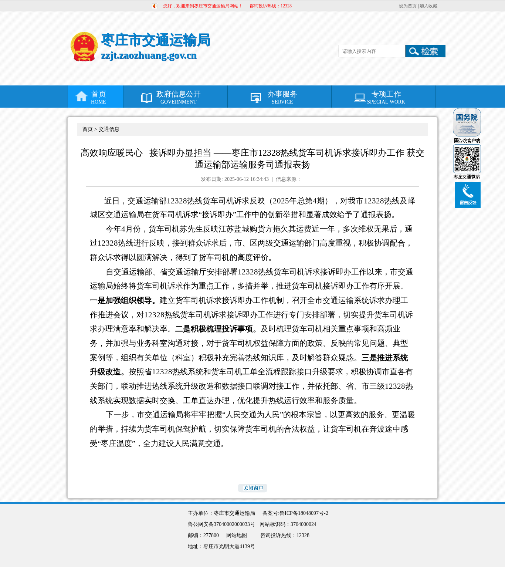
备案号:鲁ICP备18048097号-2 (295, 513)
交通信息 (109, 129)
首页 (98, 97)
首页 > (90, 129)
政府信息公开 (178, 97)
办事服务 (282, 97)
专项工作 (386, 97)
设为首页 (408, 6)
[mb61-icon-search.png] (425, 51)
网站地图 (236, 535)
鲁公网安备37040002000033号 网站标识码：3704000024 (254, 524)
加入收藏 (428, 6)
